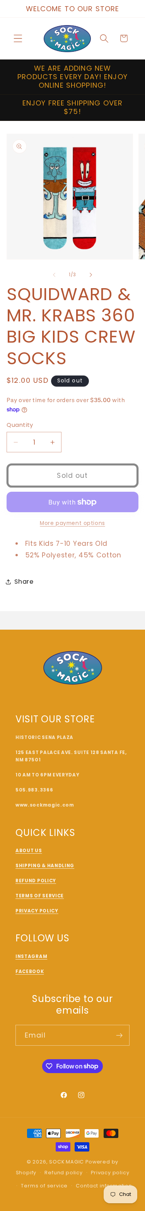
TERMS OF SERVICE (39, 896)
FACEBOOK (29, 971)
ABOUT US (28, 851)
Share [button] (23, 581)
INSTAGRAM (31, 956)
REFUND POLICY (35, 881)
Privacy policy (110, 1172)
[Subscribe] (119, 1035)
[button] (18, 38)
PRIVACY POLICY (36, 911)
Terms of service (44, 1185)
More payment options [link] (72, 523)
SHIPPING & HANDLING (44, 866)
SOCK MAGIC (66, 1161)
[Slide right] (90, 275)
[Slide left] (54, 275)
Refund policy (63, 1172)
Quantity (20, 425)
